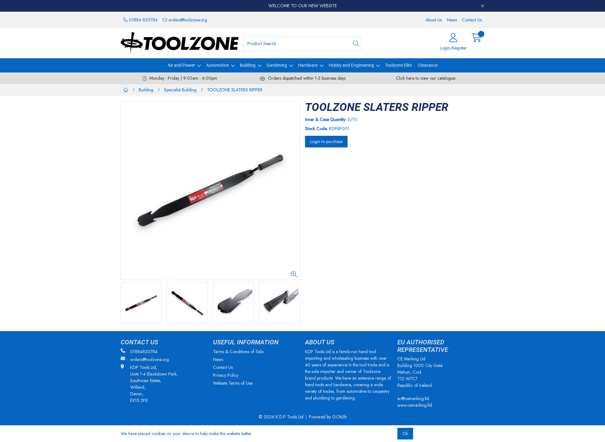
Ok (405, 433)
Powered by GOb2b (328, 417)
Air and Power (181, 65)
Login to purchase (326, 141)
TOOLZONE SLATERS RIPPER (234, 90)
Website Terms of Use (232, 383)
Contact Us (472, 20)
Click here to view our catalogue (425, 78)
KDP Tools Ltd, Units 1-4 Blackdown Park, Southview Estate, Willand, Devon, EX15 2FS (154, 384)
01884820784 (144, 351)
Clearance (428, 65)
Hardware (308, 65)
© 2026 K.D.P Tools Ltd (281, 417)
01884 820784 (143, 20)
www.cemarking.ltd (414, 405)
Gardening (277, 65)
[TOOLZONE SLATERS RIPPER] (210, 190)
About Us (433, 20)
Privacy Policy (226, 375)
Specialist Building (180, 90)
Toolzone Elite (398, 65)
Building (248, 65)
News (452, 20)
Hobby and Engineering (351, 65)
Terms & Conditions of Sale (238, 351)
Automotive (217, 65)
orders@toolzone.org (187, 20)
